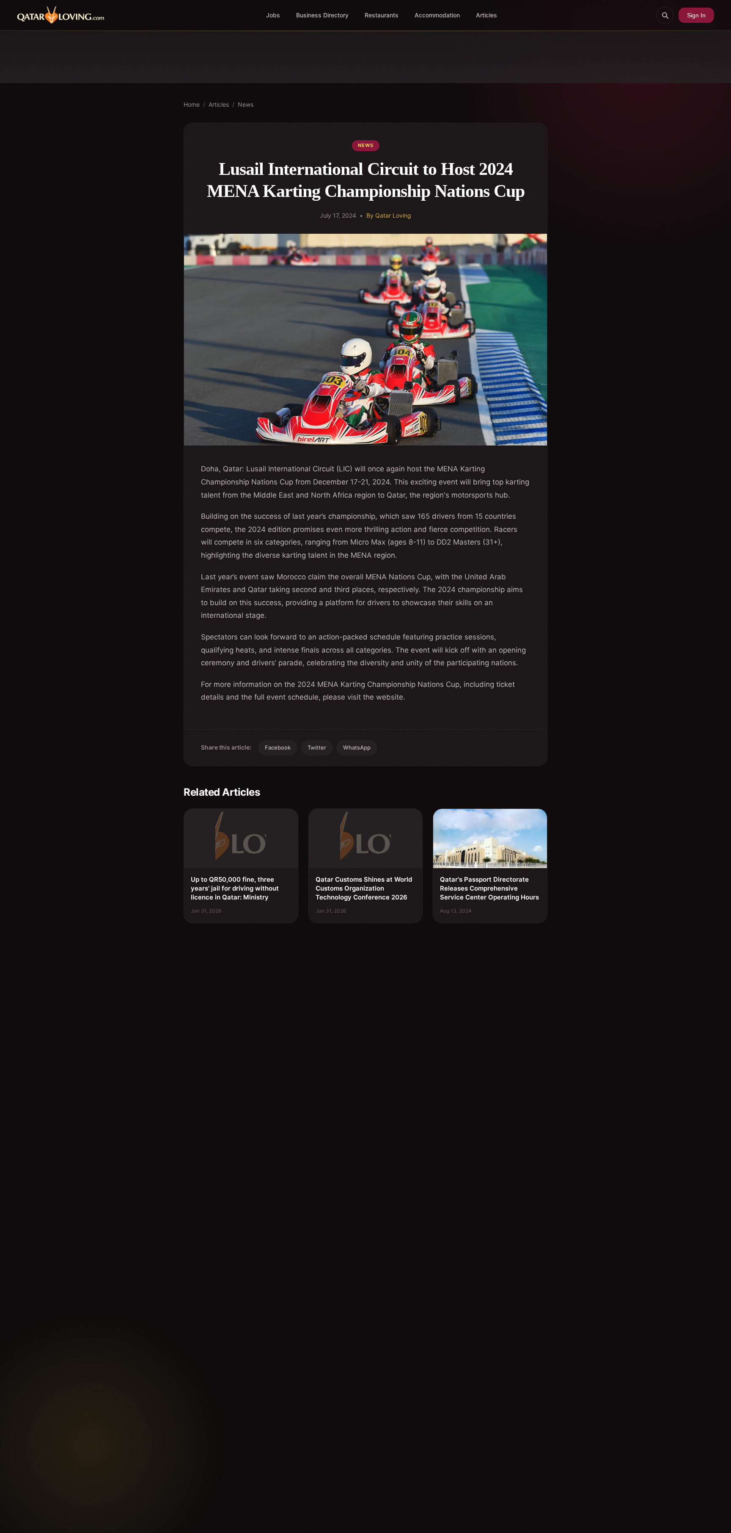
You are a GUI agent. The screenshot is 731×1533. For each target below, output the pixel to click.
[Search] (665, 15)
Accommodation (437, 15)
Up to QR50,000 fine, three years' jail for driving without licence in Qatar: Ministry (235, 888)
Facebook (278, 747)
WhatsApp (357, 747)
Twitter (317, 747)
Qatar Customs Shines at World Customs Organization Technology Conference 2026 (364, 888)
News (245, 104)
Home (192, 104)
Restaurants (381, 15)
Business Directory (322, 15)
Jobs (273, 15)
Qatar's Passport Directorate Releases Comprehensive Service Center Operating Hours (489, 888)
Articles (486, 15)
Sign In (696, 15)
